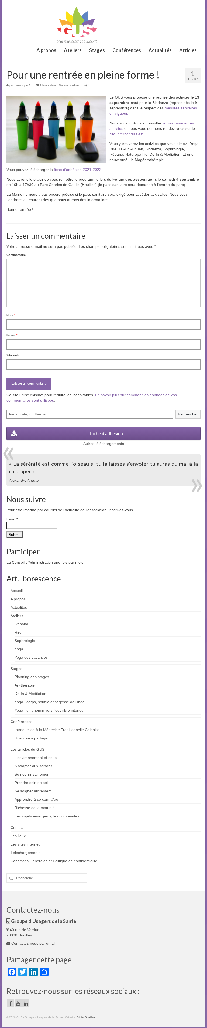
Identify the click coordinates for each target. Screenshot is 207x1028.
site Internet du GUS (126, 134)
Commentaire (16, 254)
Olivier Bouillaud (86, 1017)
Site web (12, 355)
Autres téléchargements (103, 443)
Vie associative (69, 85)
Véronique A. (23, 85)
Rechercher (188, 414)
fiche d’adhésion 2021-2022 (77, 169)
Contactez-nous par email (32, 943)
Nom (10, 315)
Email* (12, 519)
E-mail (11, 335)
